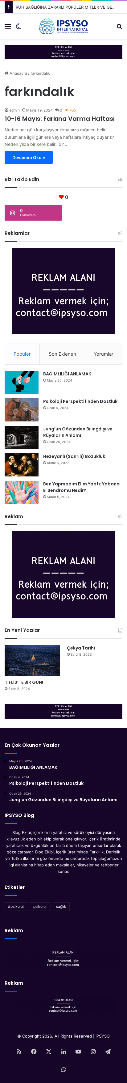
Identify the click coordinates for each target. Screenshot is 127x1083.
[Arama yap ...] (119, 29)
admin (14, 110)
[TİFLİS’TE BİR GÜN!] (32, 660)
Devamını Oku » (28, 157)
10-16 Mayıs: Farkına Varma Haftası (60, 118)
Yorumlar (103, 354)
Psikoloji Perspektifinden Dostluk (80, 401)
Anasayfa (17, 73)
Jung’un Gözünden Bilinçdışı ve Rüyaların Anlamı (78, 432)
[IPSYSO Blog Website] (63, 26)
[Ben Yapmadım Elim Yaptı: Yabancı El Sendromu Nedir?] (22, 492)
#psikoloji (16, 906)
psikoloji (40, 906)
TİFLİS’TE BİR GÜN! (24, 682)
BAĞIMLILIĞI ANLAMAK (67, 374)
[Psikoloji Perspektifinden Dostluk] (22, 409)
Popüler (22, 354)
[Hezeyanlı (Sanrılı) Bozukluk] (22, 464)
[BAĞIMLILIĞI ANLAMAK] (22, 382)
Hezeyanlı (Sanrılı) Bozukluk (74, 456)
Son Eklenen (62, 354)
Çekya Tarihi (81, 648)
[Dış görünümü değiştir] (18, 29)
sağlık (61, 906)
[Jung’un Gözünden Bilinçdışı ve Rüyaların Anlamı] (22, 437)
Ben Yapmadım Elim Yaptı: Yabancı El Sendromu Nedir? (82, 487)
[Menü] (8, 29)
